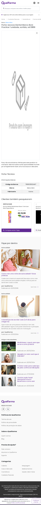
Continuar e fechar (36, 501)
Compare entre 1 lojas (12, 230)
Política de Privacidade (18, 503)
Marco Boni (9, 22)
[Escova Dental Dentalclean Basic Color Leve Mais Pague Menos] (9, 217)
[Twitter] (8, 409)
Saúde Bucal (26, 19)
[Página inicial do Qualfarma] (20, 401)
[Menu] (38, 2)
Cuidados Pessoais (13, 19)
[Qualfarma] (8, 3)
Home (3, 19)
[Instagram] (3, 409)
